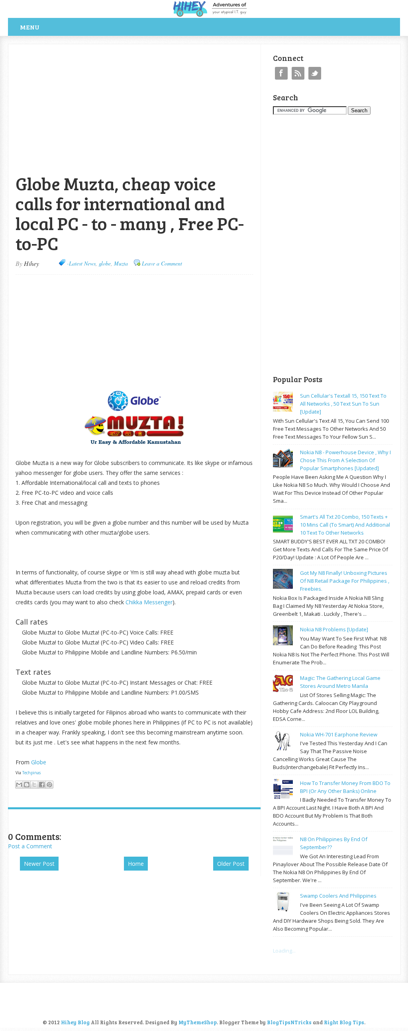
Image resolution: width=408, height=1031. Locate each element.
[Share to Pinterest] (49, 785)
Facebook (281, 73)
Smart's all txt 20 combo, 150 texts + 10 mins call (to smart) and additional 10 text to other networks (345, 524)
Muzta (121, 263)
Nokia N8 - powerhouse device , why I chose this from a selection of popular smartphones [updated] (345, 460)
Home (136, 863)
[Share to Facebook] (42, 785)
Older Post (231, 863)
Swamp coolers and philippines (338, 895)
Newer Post (39, 863)
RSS (298, 73)
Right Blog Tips (344, 1022)
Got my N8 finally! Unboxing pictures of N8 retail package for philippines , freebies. (344, 580)
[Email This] (19, 785)
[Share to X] (34, 785)
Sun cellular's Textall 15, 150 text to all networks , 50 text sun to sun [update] (343, 403)
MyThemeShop (197, 1022)
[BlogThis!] (27, 785)
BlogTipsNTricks (289, 1022)
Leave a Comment (162, 263)
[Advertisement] (101, 48)
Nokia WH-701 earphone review (338, 734)
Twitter (314, 73)
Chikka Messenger (149, 602)
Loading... (284, 950)
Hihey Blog (75, 1022)
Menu (29, 27)
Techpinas (31, 772)
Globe (39, 762)
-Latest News (81, 263)
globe (105, 263)
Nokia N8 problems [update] (334, 629)
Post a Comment (30, 846)
